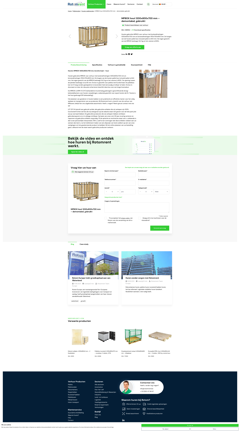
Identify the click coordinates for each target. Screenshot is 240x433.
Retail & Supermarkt (102, 405)
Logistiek (98, 400)
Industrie (98, 395)
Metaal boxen (72, 400)
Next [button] (117, 36)
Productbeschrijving (79, 65)
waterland (74, 301)
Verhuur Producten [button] (95, 4)
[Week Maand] (161, 192)
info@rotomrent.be (146, 389)
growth (83, 301)
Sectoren (131, 4)
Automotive (99, 387)
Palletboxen (72, 397)
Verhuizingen (99, 407)
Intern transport (73, 402)
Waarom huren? (119, 4)
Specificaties (97, 65)
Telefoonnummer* (110, 179)
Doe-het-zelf (99, 390)
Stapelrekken (72, 392)
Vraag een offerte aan (133, 47)
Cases (109, 4)
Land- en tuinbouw (101, 397)
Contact (140, 4)
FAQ (149, 65)
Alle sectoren (99, 385)
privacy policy (125, 218)
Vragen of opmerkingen (112, 201)
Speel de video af (77, 152)
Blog (72, 244)
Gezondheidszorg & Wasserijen (105, 392)
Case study (84, 244)
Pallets (70, 385)
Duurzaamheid (136, 65)
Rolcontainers (72, 390)
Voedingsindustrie (101, 402)
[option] (93, 36)
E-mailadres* (142, 179)
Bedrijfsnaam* (142, 171)
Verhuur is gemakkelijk (116, 65)
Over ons (98, 415)
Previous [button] (70, 36)
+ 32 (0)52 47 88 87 (147, 391)
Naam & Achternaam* (111, 171)
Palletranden (76, 11)
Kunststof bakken (74, 395)
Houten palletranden (88, 11)
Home (70, 11)
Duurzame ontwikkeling (76, 413)
